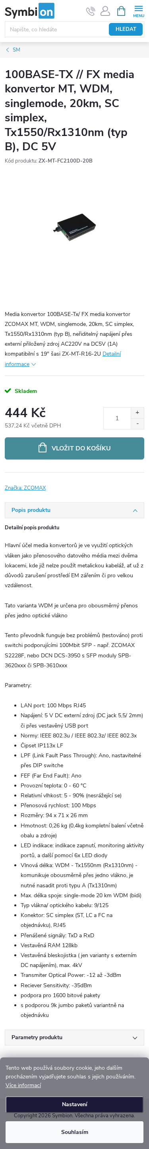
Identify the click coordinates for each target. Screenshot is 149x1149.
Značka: (25, 488)
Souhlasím (74, 1132)
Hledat (126, 29)
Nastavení (74, 1104)
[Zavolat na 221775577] (91, 11)
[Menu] (138, 10)
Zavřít (47, 483)
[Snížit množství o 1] (137, 423)
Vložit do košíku (81, 448)
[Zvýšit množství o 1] (137, 413)
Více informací (23, 1085)
